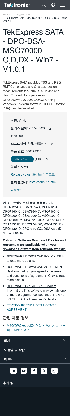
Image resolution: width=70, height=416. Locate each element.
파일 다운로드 (22, 159)
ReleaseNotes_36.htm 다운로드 (33, 174)
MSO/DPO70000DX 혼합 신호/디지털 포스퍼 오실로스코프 (36, 327)
